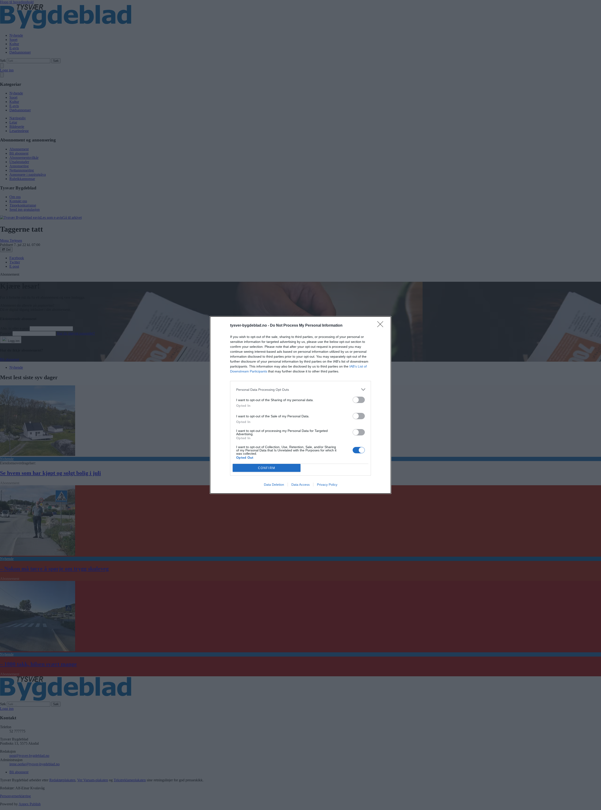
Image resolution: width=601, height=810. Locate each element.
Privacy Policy (327, 484)
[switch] (359, 400)
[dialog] (300, 405)
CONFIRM (266, 468)
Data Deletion (274, 484)
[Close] (381, 325)
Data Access (300, 484)
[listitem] (300, 389)
